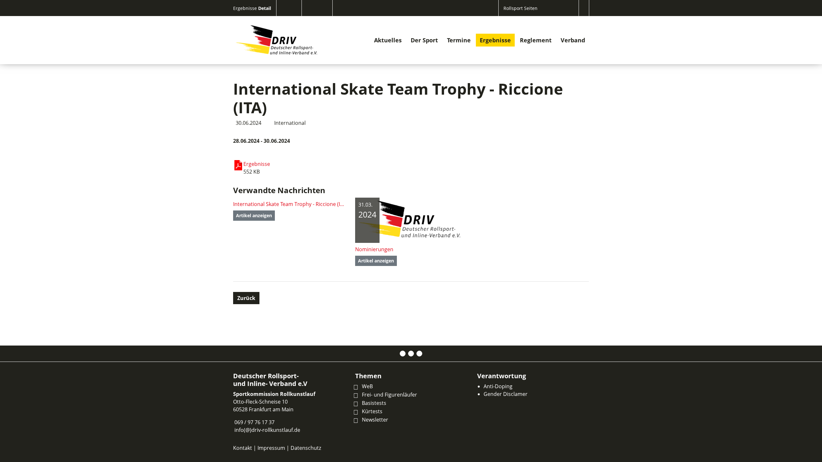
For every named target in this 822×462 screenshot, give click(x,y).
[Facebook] (403, 353)
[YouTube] (419, 353)
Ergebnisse (245, 8)
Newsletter (375, 419)
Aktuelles (388, 40)
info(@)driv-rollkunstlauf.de (267, 429)
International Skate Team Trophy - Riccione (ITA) (289, 204)
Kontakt (242, 447)
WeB (367, 386)
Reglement (536, 40)
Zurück (246, 298)
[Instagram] (411, 353)
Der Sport (424, 40)
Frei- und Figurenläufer (389, 394)
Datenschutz (306, 447)
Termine (459, 40)
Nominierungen (374, 249)
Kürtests (372, 411)
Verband (573, 40)
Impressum (271, 447)
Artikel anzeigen (254, 215)
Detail (264, 8)
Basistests (374, 402)
